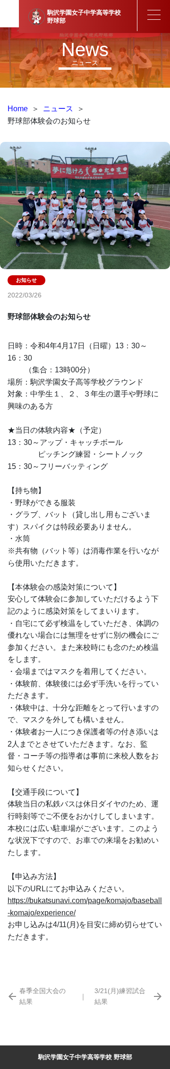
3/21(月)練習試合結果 (119, 996)
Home (18, 109)
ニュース (58, 109)
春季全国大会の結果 (42, 996)
